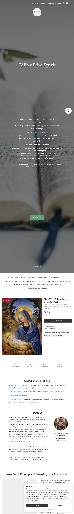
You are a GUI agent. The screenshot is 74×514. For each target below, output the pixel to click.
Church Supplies (42, 278)
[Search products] (68, 111)
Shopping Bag (44, 366)
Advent (62, 306)
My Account (15, 366)
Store (45, 304)
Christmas (55, 306)
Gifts (41, 281)
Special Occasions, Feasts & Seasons (48, 285)
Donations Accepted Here (41, 388)
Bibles (31, 278)
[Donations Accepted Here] (55, 392)
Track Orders (30, 366)
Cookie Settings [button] (48, 509)
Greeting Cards (51, 281)
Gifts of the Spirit (15, 399)
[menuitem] (68, 294)
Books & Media (64, 281)
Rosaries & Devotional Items (22, 285)
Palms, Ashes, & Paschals (17, 278)
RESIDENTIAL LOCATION (33, 135)
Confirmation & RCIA (58, 278)
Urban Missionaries (16, 395)
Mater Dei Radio (15, 385)
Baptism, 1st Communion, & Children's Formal (20, 281)
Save (7, 300)
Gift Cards (59, 366)
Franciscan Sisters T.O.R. (17, 392)
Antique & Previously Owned (37, 288)
